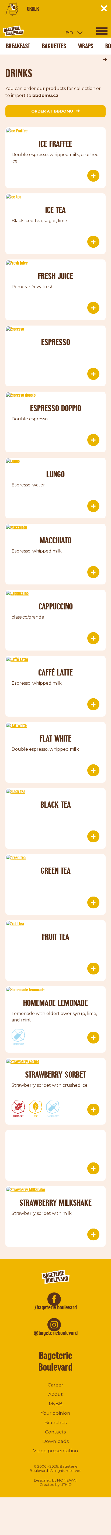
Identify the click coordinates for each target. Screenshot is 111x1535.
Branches (55, 1422)
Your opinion (55, 1413)
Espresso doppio (55, 408)
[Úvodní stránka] (34, 31)
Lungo (55, 474)
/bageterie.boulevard (55, 1307)
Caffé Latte (55, 672)
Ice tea (55, 210)
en (69, 32)
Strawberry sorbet (55, 1074)
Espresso (55, 342)
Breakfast (18, 46)
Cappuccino (56, 606)
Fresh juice (55, 276)
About (55, 1394)
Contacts (55, 1432)
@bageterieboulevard (56, 1333)
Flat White (55, 738)
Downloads (55, 1441)
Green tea (56, 871)
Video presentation (55, 1450)
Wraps (85, 46)
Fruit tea (55, 937)
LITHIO (66, 1484)
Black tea (55, 805)
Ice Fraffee (55, 144)
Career (55, 1385)
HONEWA (66, 1480)
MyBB (56, 1403)
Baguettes (54, 46)
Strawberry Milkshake (55, 1203)
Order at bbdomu (52, 111)
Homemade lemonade (55, 1003)
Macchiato (55, 540)
